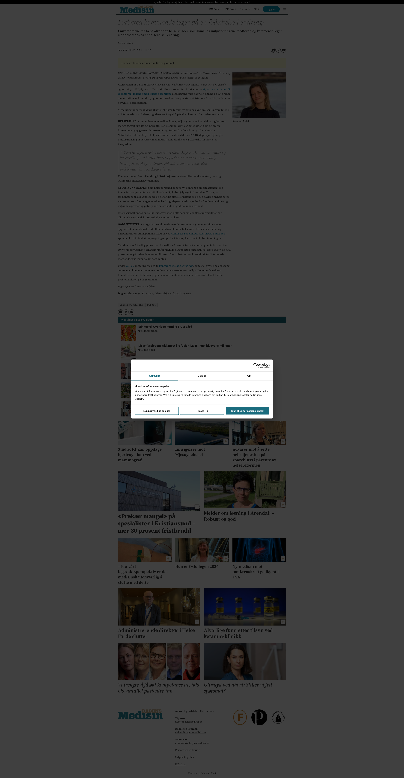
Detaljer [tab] (202, 375)
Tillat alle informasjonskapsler (247, 410)
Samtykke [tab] (154, 375)
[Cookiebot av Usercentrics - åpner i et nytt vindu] (256, 365)
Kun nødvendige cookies (156, 410)
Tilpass (200, 410)
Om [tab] (249, 375)
